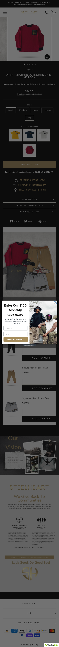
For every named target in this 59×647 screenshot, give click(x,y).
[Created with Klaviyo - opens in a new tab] (29, 345)
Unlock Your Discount (15, 339)
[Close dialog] (55, 302)
